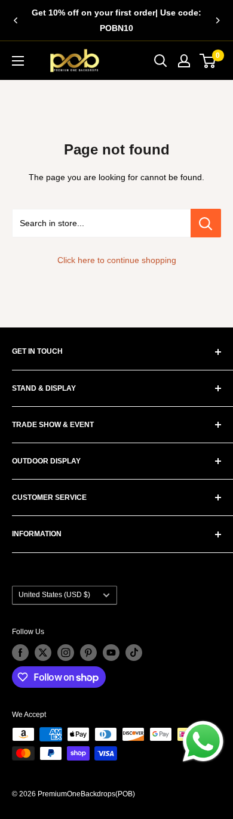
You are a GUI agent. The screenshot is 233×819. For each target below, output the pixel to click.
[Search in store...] (206, 223)
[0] (208, 61)
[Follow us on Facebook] (20, 652)
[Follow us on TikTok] (133, 652)
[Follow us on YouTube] (111, 652)
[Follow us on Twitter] (43, 652)
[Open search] (160, 60)
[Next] (217, 20)
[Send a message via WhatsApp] (203, 741)
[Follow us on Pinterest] (88, 652)
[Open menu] (18, 61)
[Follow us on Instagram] (65, 652)
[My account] (184, 60)
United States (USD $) (54, 595)
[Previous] (15, 20)
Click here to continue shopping (116, 260)
